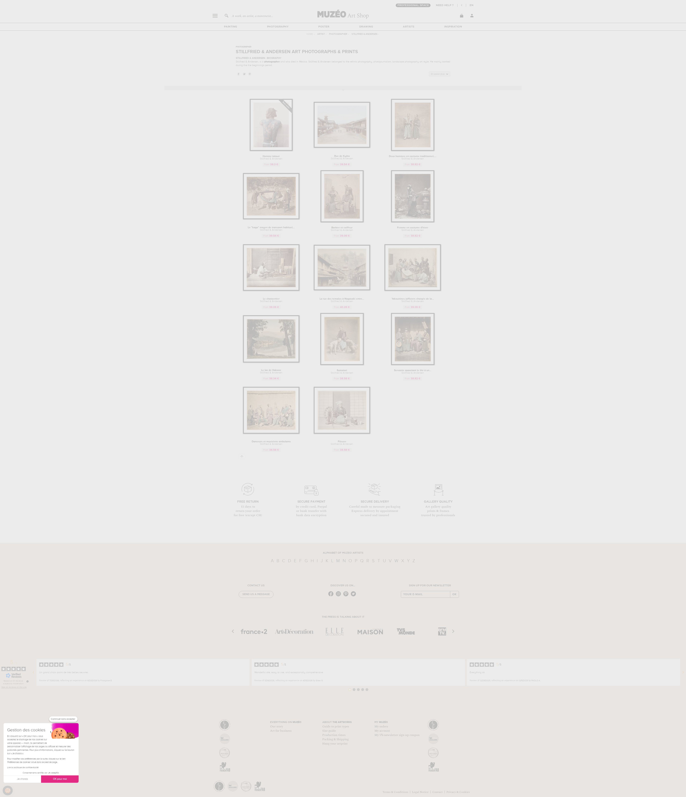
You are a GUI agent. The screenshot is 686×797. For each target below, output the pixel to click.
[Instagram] (339, 596)
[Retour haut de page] (242, 456)
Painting (230, 27)
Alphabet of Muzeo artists (343, 553)
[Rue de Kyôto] (342, 147)
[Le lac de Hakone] (271, 362)
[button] (8, 790)
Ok (454, 594)
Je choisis (22, 779)
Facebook (238, 74)
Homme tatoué (271, 157)
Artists (408, 27)
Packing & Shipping (335, 739)
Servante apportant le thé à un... (412, 371)
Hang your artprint (335, 743)
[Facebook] (331, 596)
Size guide (329, 730)
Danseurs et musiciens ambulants (271, 442)
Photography (278, 27)
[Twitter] (354, 596)
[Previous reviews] (33, 672)
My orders (381, 726)
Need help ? (445, 5)
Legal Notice (420, 792)
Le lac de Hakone (271, 371)
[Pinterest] (347, 596)
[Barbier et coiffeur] (342, 222)
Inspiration (453, 27)
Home (309, 34)
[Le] (271, 218)
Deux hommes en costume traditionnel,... (412, 157)
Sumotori (342, 371)
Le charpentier (271, 300)
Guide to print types (335, 726)
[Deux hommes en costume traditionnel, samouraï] (412, 150)
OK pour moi (60, 779)
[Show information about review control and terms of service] (27, 681)
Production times (334, 735)
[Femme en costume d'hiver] (412, 222)
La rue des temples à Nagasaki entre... (342, 300)
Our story (276, 726)
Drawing (366, 27)
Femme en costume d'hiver (412, 228)
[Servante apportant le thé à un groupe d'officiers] (412, 364)
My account (382, 730)
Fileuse (342, 442)
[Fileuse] (342, 433)
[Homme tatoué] (271, 150)
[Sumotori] (342, 364)
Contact (437, 792)
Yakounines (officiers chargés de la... (413, 300)
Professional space (413, 5)
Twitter (244, 74)
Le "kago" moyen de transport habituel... (271, 228)
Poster (323, 27)
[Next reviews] (683, 672)
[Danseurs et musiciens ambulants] (271, 433)
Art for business (281, 730)
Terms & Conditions (395, 792)
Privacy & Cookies (458, 792)
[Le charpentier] (271, 290)
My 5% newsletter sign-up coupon (397, 735)
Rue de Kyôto (342, 157)
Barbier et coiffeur (342, 228)
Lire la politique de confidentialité (23, 767)
